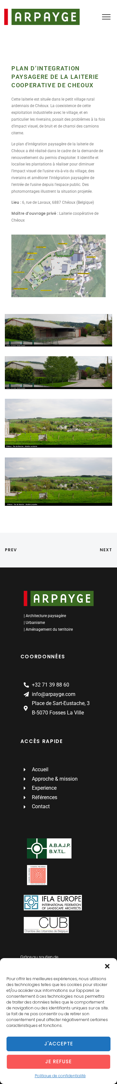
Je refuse (58, 1061)
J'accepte (58, 1043)
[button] (107, 966)
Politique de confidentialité (60, 1075)
